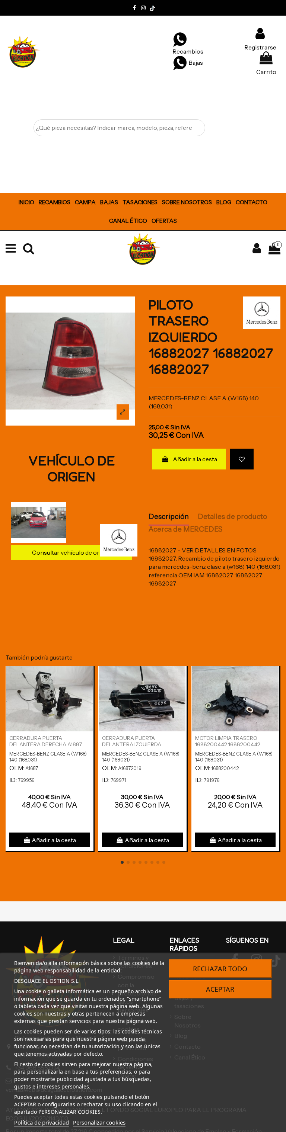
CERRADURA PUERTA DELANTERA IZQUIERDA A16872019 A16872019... (131, 744)
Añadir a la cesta (195, 459)
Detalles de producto (232, 517)
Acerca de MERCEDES (185, 529)
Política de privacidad (41, 1122)
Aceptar (220, 989)
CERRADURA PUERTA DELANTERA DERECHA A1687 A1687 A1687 (45, 744)
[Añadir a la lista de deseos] (242, 459)
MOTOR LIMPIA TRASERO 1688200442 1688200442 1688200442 (227, 744)
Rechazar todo (220, 968)
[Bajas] (179, 62)
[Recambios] (179, 39)
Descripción (169, 517)
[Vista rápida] (87, 692)
